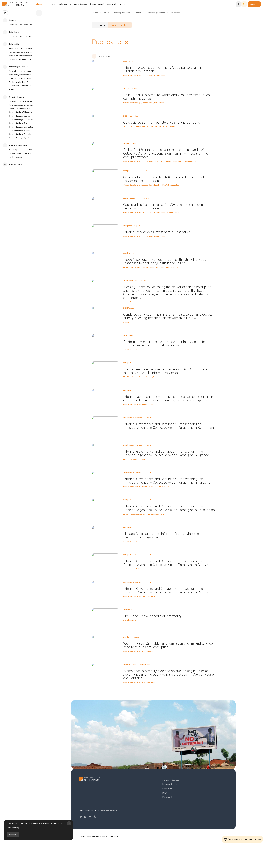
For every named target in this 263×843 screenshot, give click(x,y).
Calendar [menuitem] (63, 4)
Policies (103, 836)
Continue (12, 834)
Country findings (16, 97)
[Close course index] (5, 13)
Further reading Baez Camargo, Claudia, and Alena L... (21, 82)
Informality (14, 44)
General (12, 20)
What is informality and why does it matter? (21, 56)
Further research (16, 157)
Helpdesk (39, 4)
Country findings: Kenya (19, 123)
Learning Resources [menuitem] (116, 4)
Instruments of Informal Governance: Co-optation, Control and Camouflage (21, 86)
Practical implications (18, 145)
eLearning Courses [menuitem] (78, 4)
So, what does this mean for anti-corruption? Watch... (21, 153)
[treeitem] (22, 23)
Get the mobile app (115, 836)
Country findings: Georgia (19, 116)
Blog (164, 793)
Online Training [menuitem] (97, 4)
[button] (238, 4)
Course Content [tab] (120, 25)
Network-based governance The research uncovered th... (21, 71)
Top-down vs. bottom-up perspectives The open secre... (21, 52)
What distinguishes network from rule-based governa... (21, 75)
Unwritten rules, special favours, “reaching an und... (21, 25)
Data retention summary (89, 836)
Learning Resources (171, 784)
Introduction (14, 32)
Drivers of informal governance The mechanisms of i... (21, 101)
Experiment (14, 89)
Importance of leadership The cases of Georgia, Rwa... (21, 109)
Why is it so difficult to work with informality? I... (21, 48)
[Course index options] (39, 13)
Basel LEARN (87, 810)
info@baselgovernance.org (109, 810)
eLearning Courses (170, 780)
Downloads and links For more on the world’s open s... (21, 59)
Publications (15, 164)
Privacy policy (13, 828)
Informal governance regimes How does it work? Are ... (21, 78)
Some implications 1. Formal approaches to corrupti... (21, 150)
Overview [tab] (100, 25)
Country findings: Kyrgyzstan (21, 127)
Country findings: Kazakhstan (21, 120)
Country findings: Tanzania (20, 134)
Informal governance (18, 67)
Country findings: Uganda (19, 138)
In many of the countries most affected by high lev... (21, 37)
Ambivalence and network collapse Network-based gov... (21, 105)
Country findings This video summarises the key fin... (21, 112)
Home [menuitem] (53, 4)
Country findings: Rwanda (19, 131)
